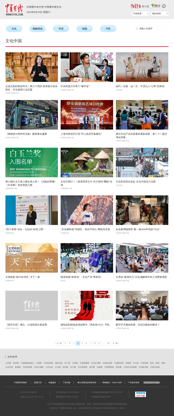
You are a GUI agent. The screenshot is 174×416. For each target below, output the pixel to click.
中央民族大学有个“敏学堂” (75, 86)
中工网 (136, 363)
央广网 (67, 363)
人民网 (8, 363)
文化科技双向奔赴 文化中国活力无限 (136, 181)
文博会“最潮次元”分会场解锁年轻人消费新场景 (141, 277)
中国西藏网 (84, 363)
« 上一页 (58, 343)
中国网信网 (118, 363)
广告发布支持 (133, 383)
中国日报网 (48, 363)
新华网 (16, 363)
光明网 (128, 363)
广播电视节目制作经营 (101, 397)
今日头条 (49, 367)
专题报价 (52, 383)
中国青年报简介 (20, 383)
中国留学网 (143, 367)
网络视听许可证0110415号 (67, 397)
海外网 (92, 367)
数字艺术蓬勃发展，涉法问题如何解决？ (138, 324)
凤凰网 (18, 367)
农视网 (99, 367)
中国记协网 (155, 367)
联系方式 (38, 383)
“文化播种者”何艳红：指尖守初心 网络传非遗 (85, 229)
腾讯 (158, 363)
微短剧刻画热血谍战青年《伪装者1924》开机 (85, 324)
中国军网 (144, 363)
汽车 (108, 28)
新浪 (152, 363)
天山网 (58, 367)
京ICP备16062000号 (29, 392)
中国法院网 (27, 367)
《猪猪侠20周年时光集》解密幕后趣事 (26, 134)
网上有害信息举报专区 (87, 383)
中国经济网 (107, 363)
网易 (163, 363)
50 (108, 343)
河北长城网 (39, 367)
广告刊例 (66, 383)
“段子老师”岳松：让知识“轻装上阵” (24, 229)
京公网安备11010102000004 (67, 392)
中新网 (75, 363)
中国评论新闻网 (130, 367)
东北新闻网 (82, 367)
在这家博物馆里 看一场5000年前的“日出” (138, 229)
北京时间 (9, 367)
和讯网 (65, 367)
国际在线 (59, 363)
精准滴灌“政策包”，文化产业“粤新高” (81, 277)
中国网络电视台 (27, 363)
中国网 (39, 363)
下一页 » (116, 343)
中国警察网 (109, 367)
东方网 (73, 367)
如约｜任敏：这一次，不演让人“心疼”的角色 (140, 86)
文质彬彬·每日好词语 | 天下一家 (22, 277)
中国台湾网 (96, 363)
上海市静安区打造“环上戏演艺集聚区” (81, 134)
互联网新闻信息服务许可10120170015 (107, 392)
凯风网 (119, 367)
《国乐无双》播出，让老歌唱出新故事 (26, 324)
